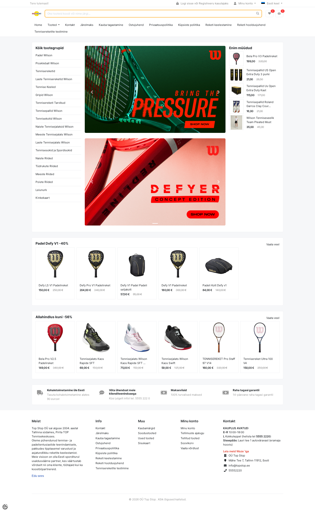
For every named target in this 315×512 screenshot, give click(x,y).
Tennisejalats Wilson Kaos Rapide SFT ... (133, 361)
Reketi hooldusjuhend (251, 25)
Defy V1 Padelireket (174, 285)
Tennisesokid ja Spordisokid (54, 150)
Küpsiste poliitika (189, 25)
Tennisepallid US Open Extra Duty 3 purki (261, 72)
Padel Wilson (44, 55)
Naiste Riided (44, 158)
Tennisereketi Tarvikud (50, 102)
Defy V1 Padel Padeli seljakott (133, 287)
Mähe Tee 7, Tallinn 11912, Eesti (249, 460)
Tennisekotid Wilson (49, 118)
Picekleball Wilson (47, 63)
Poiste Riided (44, 182)
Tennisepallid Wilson (49, 110)
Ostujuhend (136, 25)
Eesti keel (273, 3)
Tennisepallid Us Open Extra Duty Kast (261, 88)
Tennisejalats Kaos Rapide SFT (92, 361)
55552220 (235, 470)
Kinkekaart (43, 197)
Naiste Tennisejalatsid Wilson (54, 126)
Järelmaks (86, 25)
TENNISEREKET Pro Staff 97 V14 (219, 361)
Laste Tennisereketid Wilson (54, 79)
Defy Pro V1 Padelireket (95, 285)
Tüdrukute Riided (47, 166)
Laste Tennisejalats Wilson (53, 142)
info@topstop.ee (239, 465)
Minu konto (246, 3)
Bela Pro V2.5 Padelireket (47, 361)
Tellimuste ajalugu (192, 433)
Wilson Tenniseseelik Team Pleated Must (260, 120)
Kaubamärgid (146, 428)
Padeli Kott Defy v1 (215, 285)
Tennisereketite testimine (51, 31)
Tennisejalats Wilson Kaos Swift (175, 361)
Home (38, 25)
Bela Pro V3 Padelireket (261, 56)
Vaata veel (272, 244)
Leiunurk (41, 190)
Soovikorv (187, 443)
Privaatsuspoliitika (161, 25)
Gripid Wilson (44, 95)
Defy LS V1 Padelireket (53, 285)
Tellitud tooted (190, 438)
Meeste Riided (45, 174)
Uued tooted (146, 438)
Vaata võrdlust (190, 448)
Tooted (52, 25)
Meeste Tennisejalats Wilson (54, 134)
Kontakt (70, 25)
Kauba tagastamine (111, 25)
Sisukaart (144, 443)
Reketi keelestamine (218, 25)
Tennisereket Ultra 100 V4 (258, 361)
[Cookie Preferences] (5, 507)
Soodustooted (147, 433)
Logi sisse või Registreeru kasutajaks (204, 3)
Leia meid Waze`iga (236, 451)
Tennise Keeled (46, 87)
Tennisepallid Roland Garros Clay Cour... (259, 104)
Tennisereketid (45, 71)
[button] (92, 92)
